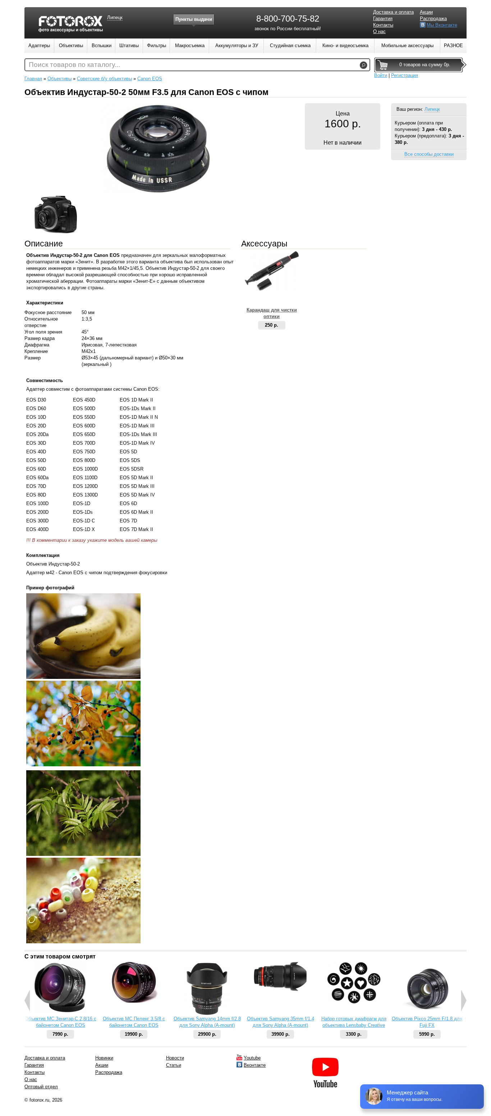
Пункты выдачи (193, 19)
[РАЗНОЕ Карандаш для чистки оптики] (272, 289)
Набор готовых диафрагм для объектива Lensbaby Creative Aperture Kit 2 (353, 1025)
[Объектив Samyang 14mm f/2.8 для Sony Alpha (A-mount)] (207, 1014)
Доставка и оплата (393, 12)
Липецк (432, 109)
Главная (33, 78)
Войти (380, 75)
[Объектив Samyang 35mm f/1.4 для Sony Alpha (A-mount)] (280, 989)
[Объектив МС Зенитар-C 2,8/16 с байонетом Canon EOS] (60, 1012)
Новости (175, 1058)
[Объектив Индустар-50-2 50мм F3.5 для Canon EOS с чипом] (159, 191)
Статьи (173, 1065)
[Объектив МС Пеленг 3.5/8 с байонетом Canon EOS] (134, 1001)
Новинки (104, 1058)
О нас (379, 31)
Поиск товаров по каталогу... (74, 64)
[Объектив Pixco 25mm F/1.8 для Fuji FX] (427, 1014)
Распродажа (433, 18)
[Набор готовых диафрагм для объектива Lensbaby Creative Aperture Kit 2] (354, 1002)
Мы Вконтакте (442, 25)
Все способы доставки (429, 154)
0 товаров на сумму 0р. (424, 64)
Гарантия (383, 18)
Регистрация (404, 75)
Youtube (252, 1058)
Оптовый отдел (41, 1086)
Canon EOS (149, 78)
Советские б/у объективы (104, 78)
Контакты (383, 25)
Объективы (59, 78)
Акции (426, 12)
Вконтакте (255, 1065)
